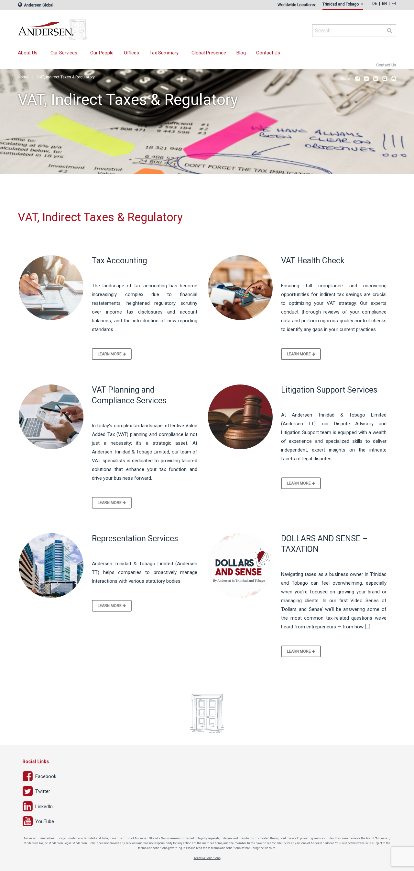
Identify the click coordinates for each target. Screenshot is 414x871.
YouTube (44, 821)
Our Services (63, 53)
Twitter (366, 79)
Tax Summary (164, 53)
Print (393, 79)
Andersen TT (115, 27)
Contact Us (268, 53)
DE (374, 3)
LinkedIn (375, 79)
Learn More (110, 354)
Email (384, 79)
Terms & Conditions (207, 858)
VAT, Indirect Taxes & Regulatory (66, 77)
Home (23, 77)
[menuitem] (344, 6)
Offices (131, 53)
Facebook (357, 79)
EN (384, 3)
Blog (241, 53)
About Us (28, 53)
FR (394, 3)
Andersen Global (38, 5)
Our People (102, 53)
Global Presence (208, 53)
